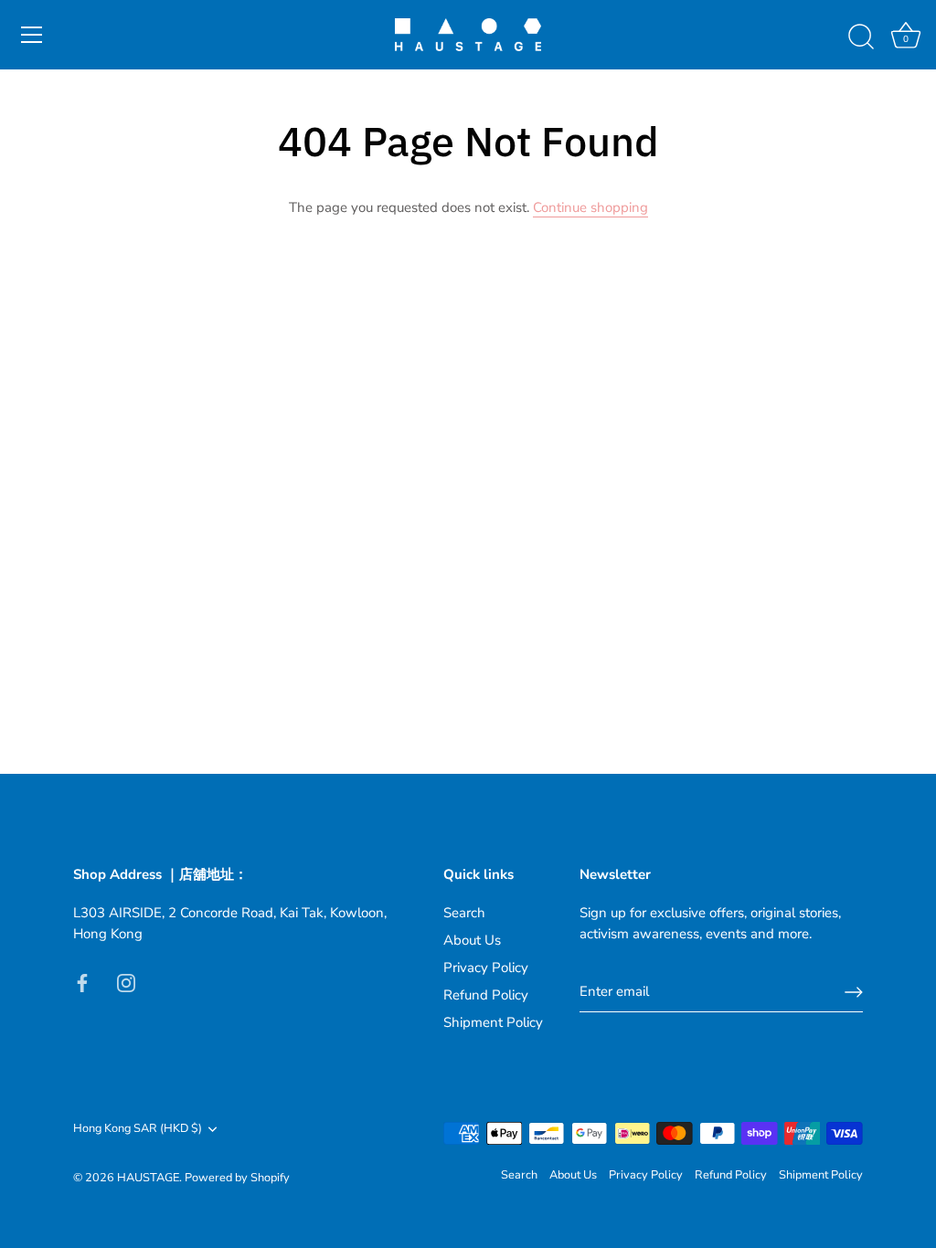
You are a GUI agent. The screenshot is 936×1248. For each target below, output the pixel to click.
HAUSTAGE (148, 1177)
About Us (472, 940)
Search (464, 913)
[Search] (861, 37)
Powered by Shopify (237, 1177)
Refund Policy (485, 995)
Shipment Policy (493, 1022)
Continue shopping (590, 207)
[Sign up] (854, 992)
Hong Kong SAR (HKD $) (137, 1129)
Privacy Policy (485, 967)
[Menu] (32, 35)
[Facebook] (82, 981)
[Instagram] (126, 981)
